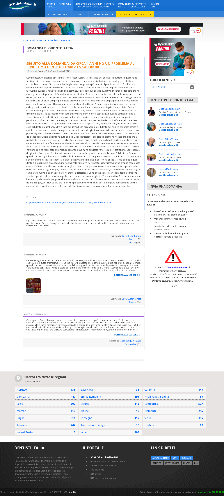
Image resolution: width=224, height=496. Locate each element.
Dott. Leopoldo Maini (170, 108)
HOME (26, 40)
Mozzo (132, 239)
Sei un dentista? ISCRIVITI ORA (135, 14)
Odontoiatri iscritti (104, 457)
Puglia (21, 418)
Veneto (85, 432)
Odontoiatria (38, 40)
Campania (23, 396)
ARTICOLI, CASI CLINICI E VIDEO (95, 5)
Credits (72, 492)
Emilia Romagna (91, 396)
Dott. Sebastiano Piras (170, 123)
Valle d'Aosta (25, 432)
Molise (85, 411)
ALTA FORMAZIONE (161, 458)
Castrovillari (131, 344)
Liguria (85, 403)
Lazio (20, 403)
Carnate (132, 242)
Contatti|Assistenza (102, 14)
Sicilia (148, 418)
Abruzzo (22, 389)
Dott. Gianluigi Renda (130, 340)
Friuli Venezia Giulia (156, 396)
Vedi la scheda (167, 115)
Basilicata (87, 389)
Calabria (149, 389)
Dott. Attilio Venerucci (170, 139)
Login (155, 5)
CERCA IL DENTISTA (59, 5)
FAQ (196, 463)
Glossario (186, 458)
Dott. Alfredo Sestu (168, 169)
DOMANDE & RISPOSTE (132, 5)
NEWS (175, 458)
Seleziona (158, 87)
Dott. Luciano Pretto (169, 154)
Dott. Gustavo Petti (131, 298)
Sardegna (86, 418)
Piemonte (150, 411)
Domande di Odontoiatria (58, 40)
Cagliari (132, 302)
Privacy (186, 463)
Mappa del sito (172, 463)
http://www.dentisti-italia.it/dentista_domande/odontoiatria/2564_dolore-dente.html (68, 202)
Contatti (157, 463)
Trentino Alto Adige (93, 425)
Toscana (22, 425)
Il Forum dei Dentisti (58, 14)
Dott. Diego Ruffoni (131, 235)
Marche (21, 411)
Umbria (149, 425)
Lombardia (151, 403)
